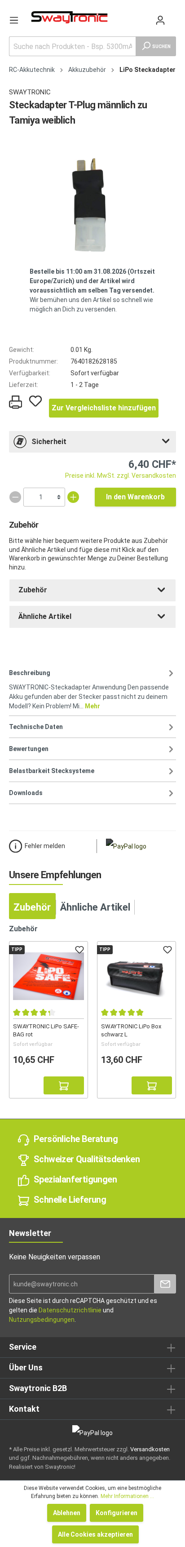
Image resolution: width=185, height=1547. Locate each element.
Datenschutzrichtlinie (70, 1310)
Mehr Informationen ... (127, 1496)
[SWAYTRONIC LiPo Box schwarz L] (136, 976)
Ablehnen (66, 1512)
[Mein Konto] (160, 20)
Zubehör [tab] (32, 907)
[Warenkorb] (172, 16)
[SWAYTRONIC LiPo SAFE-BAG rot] (48, 976)
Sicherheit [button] (48, 441)
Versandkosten (150, 1449)
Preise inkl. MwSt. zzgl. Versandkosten (120, 475)
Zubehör (32, 590)
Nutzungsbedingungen (42, 1319)
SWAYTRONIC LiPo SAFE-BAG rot (46, 1030)
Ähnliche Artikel (44, 616)
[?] (64, 1085)
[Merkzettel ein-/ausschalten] (35, 401)
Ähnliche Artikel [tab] (95, 907)
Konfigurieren (116, 1512)
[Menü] (14, 20)
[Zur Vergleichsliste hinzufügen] (22, 1085)
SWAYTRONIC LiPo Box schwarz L (131, 1030)
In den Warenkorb (135, 497)
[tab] (92, 442)
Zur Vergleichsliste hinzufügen (104, 408)
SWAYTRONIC (30, 92)
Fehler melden (45, 845)
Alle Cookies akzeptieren (95, 1534)
